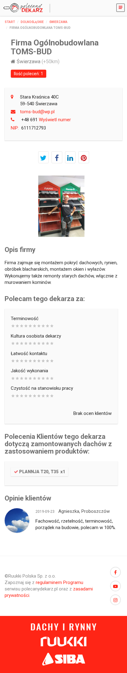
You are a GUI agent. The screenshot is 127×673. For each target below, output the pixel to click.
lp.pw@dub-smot (37, 111)
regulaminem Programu (59, 582)
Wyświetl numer (46, 119)
